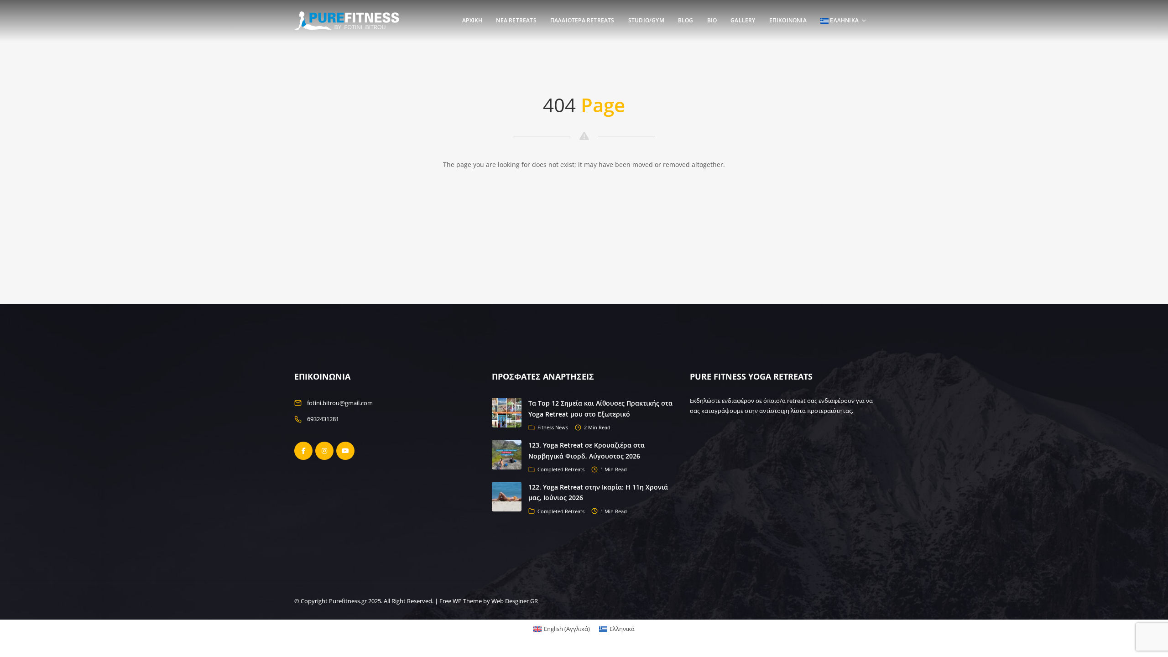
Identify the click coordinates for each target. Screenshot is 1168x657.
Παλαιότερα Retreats (582, 20)
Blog (686, 20)
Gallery (742, 20)
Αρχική (472, 20)
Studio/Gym (646, 20)
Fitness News (552, 427)
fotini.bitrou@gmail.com (340, 403)
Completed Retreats (560, 469)
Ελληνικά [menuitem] (622, 629)
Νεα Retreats (516, 20)
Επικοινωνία (788, 20)
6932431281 (323, 419)
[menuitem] (561, 629)
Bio (712, 20)
